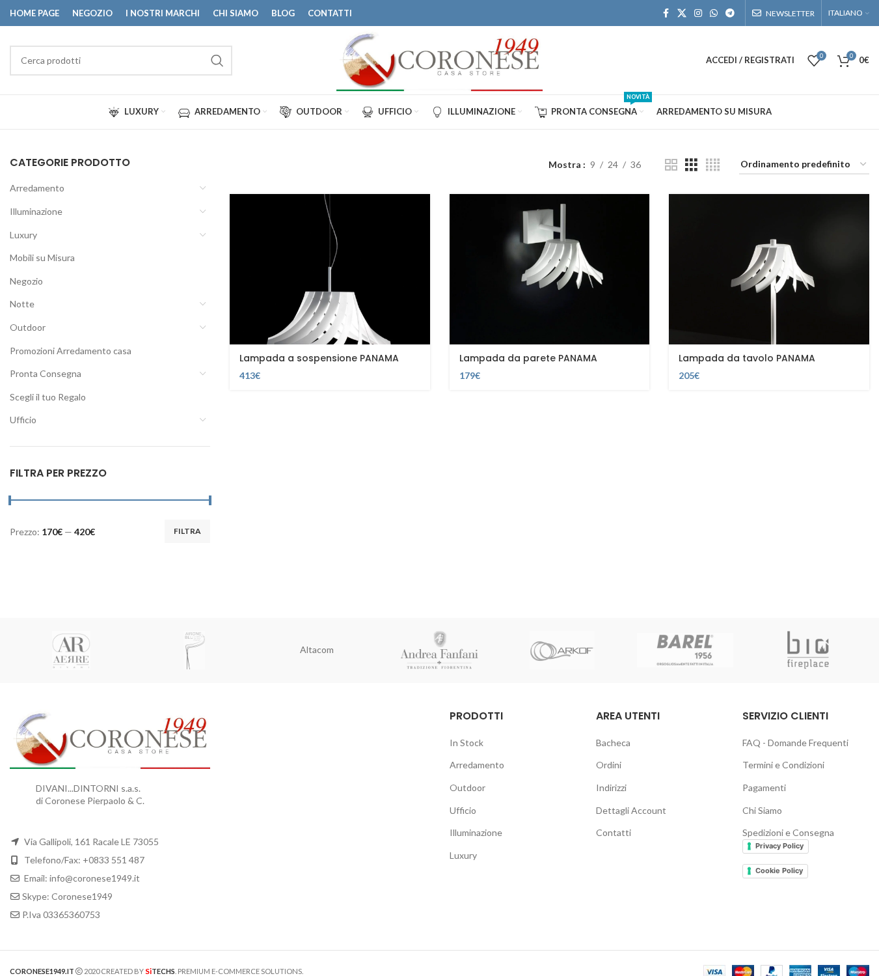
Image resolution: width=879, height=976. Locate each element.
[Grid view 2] (671, 165)
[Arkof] (562, 650)
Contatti (613, 832)
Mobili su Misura (42, 257)
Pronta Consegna (45, 373)
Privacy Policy (779, 845)
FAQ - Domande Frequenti (795, 742)
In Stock (466, 742)
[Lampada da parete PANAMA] (550, 269)
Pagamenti (764, 787)
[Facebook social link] (665, 13)
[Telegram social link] (730, 13)
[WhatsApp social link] (714, 13)
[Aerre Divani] (71, 650)
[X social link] (681, 13)
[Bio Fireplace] (807, 650)
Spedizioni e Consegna (788, 832)
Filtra (187, 531)
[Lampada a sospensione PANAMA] (330, 269)
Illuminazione (36, 211)
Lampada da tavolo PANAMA (747, 358)
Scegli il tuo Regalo (48, 396)
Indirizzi (611, 787)
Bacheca (613, 742)
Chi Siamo (762, 810)
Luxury (23, 234)
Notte (22, 303)
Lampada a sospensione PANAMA (319, 358)
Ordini (608, 764)
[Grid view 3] (691, 165)
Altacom (317, 649)
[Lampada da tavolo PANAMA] (769, 269)
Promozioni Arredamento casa (70, 350)
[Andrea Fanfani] (439, 650)
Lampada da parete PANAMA (528, 358)
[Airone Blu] (194, 650)
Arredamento (37, 187)
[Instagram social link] (698, 13)
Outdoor (28, 327)
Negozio (26, 280)
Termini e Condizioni (783, 764)
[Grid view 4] (713, 165)
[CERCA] (217, 61)
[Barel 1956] (685, 650)
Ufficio (23, 419)
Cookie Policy (779, 870)
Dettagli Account (631, 810)
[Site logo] (439, 58)
